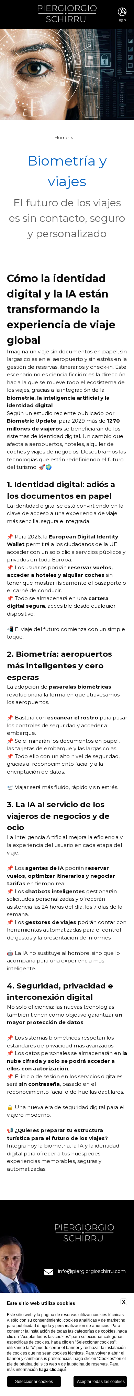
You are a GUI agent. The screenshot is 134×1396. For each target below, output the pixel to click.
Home (62, 137)
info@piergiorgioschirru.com (92, 1271)
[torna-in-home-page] (67, 14)
